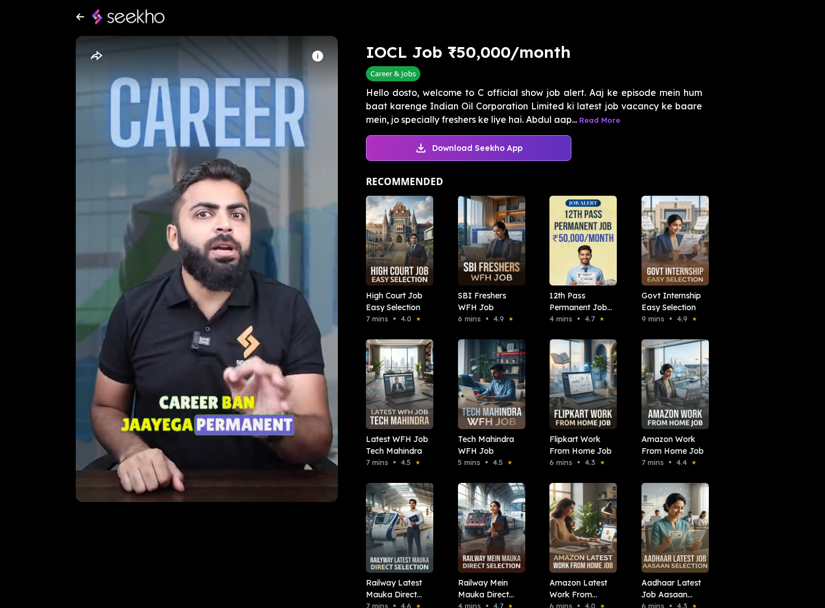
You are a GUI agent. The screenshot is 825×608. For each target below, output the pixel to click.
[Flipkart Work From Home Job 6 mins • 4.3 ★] (579, 384)
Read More (599, 120)
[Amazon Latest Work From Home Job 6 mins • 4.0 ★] (579, 528)
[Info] (317, 56)
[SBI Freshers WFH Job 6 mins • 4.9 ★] (488, 240)
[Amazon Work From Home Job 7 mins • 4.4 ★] (671, 384)
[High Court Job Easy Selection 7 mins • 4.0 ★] (396, 240)
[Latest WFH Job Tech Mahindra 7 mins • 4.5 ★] (396, 384)
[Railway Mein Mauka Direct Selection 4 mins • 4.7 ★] (488, 528)
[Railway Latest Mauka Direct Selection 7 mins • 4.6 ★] (396, 528)
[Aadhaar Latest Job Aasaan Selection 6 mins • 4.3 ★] (671, 528)
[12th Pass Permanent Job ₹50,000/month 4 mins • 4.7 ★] (579, 240)
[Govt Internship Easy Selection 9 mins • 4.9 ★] (671, 240)
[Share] (96, 56)
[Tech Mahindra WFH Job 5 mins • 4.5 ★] (488, 384)
